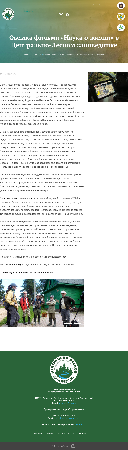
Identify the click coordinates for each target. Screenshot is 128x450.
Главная (27, 54)
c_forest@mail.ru (67, 402)
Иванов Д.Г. (80, 424)
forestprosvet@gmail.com (67, 418)
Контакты (84, 433)
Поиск (50, 433)
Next (77, 320)
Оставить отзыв (66, 433)
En (99, 4)
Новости (37, 54)
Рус (92, 4)
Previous (68, 320)
